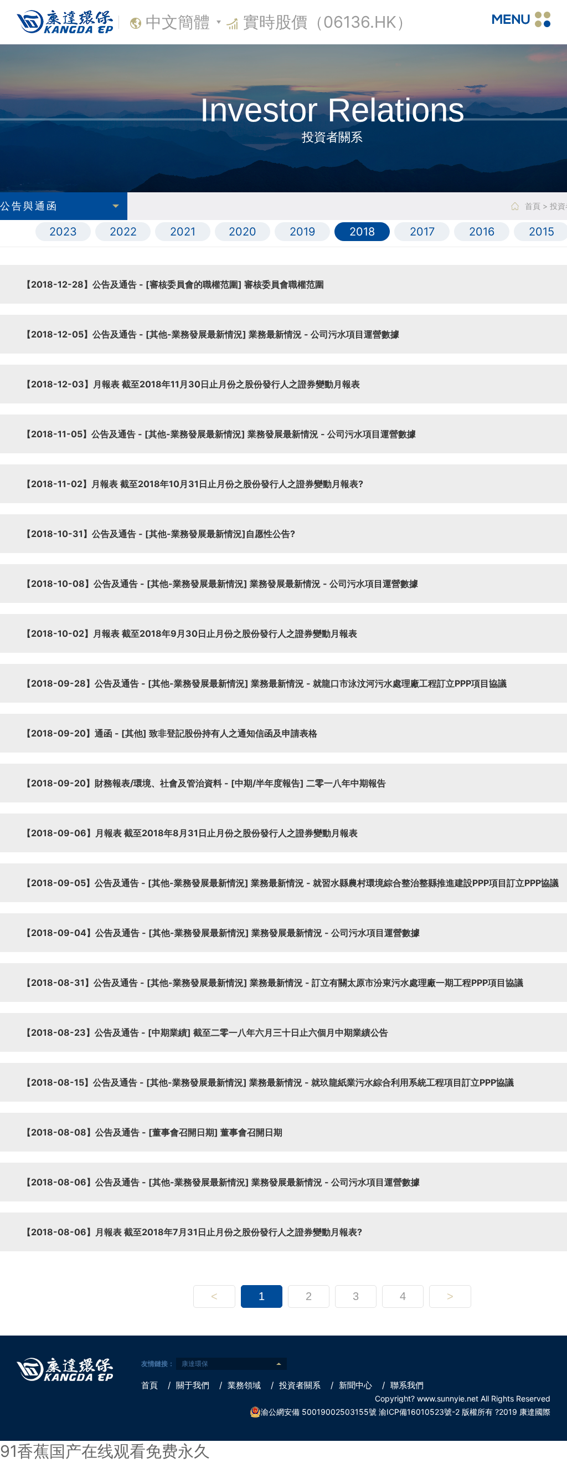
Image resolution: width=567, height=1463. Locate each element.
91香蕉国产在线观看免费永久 (105, 1451)
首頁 (532, 206)
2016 (481, 231)
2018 (362, 231)
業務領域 (240, 1385)
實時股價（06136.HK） (328, 22)
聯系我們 (403, 1385)
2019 (302, 231)
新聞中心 (351, 1385)
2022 (123, 231)
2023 (63, 231)
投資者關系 (296, 1385)
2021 (182, 231)
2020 (242, 231)
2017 (422, 231)
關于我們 (188, 1385)
